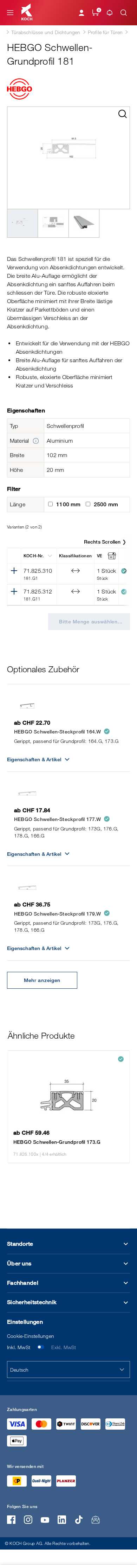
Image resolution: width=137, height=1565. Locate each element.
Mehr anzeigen (42, 980)
